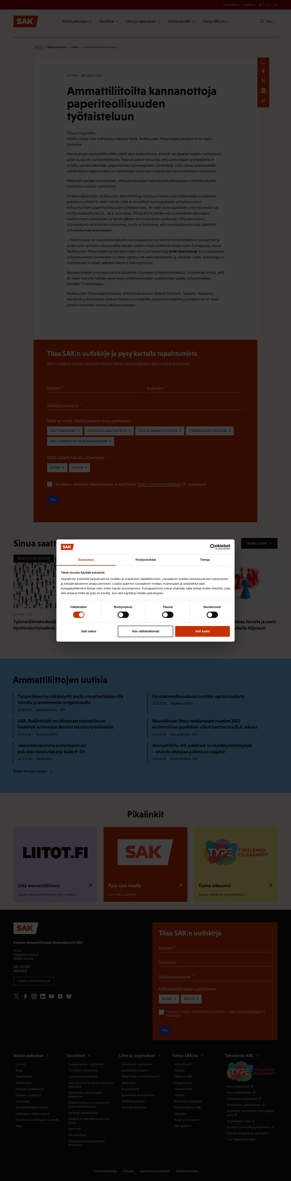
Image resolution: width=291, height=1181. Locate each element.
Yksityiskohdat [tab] (145, 560)
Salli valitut (88, 631)
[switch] (123, 615)
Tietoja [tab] (205, 560)
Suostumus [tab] (86, 560)
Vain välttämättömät (145, 631)
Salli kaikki (202, 631)
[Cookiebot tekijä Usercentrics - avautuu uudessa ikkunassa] (213, 547)
